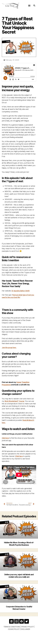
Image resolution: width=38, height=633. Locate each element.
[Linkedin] (11, 621)
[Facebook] (21, 621)
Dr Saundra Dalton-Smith (21, 291)
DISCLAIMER (25, 629)
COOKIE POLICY (13, 629)
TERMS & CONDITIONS (12, 627)
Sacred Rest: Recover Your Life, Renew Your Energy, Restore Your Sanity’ (17, 284)
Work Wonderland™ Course (14, 401)
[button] (29, 5)
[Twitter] (26, 621)
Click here (5, 438)
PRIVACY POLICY (27, 627)
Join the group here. (9, 348)
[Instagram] (16, 621)
